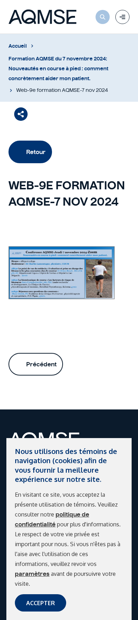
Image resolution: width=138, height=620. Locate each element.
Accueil (17, 46)
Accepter (40, 603)
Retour (36, 151)
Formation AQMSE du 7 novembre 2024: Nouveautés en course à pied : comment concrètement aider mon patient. (58, 68)
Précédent (41, 364)
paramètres (32, 573)
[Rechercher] (103, 17)
